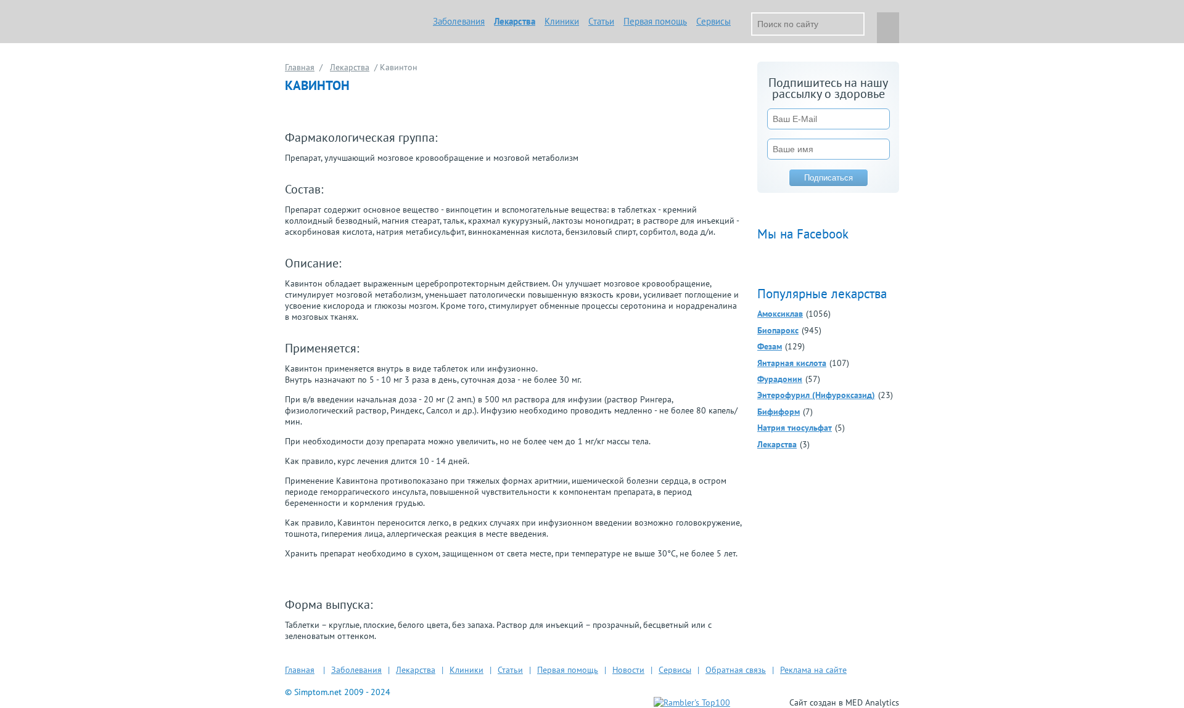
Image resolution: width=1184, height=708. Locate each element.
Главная (299, 67)
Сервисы (713, 21)
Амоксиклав (780, 313)
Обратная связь (735, 669)
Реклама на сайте (813, 669)
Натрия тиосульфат (794, 427)
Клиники (562, 21)
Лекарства (514, 21)
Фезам (769, 346)
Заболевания (459, 21)
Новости (628, 669)
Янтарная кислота (791, 362)
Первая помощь (655, 21)
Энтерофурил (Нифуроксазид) (816, 395)
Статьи (601, 21)
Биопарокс (778, 330)
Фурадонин (779, 379)
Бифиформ (778, 411)
